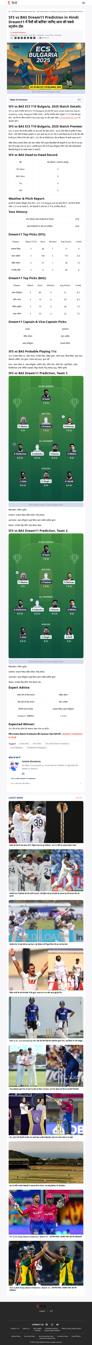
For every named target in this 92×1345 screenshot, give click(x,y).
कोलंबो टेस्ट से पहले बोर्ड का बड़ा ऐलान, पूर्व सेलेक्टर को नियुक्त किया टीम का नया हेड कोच (38, 944)
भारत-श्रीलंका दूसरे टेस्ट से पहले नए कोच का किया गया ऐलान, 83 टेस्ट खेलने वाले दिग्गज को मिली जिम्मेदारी (44, 1089)
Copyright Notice (51, 1329)
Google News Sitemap (52, 1331)
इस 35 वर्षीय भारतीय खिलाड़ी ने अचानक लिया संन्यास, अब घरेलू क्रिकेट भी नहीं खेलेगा (37, 1185)
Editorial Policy (15, 1336)
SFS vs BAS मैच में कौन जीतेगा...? (21, 783)
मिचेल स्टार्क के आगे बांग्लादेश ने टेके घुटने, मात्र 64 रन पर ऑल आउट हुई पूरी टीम (36, 992)
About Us (26, 1329)
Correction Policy (62, 1336)
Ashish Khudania (19, 32)
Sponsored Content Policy (47, 1338)
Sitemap (38, 1331)
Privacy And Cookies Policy (71, 1329)
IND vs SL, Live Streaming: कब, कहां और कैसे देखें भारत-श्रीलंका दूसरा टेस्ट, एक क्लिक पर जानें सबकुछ (46, 1040)
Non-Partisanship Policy (46, 1336)
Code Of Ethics (76, 1336)
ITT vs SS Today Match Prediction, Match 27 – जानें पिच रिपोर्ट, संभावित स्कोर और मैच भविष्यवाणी (46, 1236)
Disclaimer (37, 1329)
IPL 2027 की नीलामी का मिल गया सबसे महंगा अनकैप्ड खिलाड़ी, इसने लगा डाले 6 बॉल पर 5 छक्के (41, 1137)
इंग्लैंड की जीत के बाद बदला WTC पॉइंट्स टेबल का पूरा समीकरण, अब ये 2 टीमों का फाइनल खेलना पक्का (43, 845)
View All (79, 798)
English (42, 1311)
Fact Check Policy (29, 1336)
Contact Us (15, 1329)
